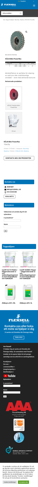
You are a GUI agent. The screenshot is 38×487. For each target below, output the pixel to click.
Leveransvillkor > (9, 367)
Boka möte (9, 196)
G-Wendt (17, 151)
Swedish (23, 1)
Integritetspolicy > (9, 369)
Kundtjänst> (7, 361)
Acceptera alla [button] (23, 482)
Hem (4, 19)
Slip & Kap (17, 19)
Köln (22, 151)
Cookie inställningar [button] (10, 482)
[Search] (20, 13)
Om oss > (6, 364)
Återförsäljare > (8, 372)
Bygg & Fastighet (10, 19)
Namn (6, 224)
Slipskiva (22, 19)
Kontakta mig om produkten (18, 158)
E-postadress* (8, 218)
